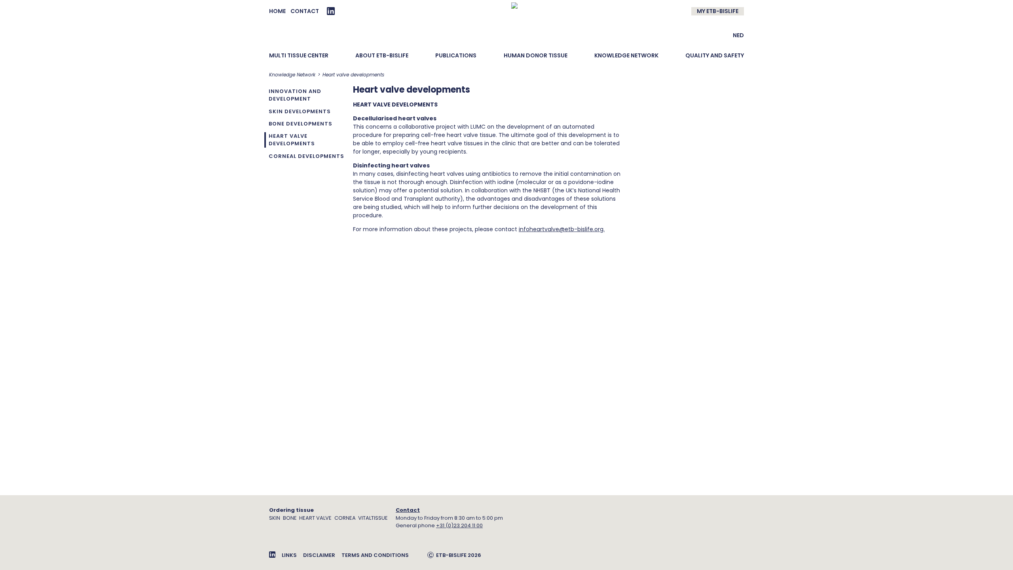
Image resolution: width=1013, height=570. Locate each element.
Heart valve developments (353, 74)
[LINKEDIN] (331, 11)
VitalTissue (373, 518)
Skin (274, 518)
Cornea (345, 518)
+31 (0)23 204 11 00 (459, 525)
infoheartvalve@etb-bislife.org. (562, 229)
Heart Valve (315, 518)
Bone (290, 518)
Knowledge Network (292, 74)
